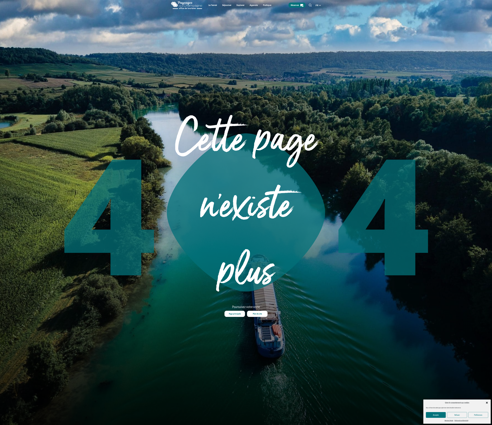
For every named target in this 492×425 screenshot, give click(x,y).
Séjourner (226, 5)
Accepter (436, 415)
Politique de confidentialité (461, 420)
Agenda (254, 5)
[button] (487, 402)
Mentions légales (449, 420)
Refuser (457, 415)
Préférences (478, 415)
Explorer (240, 5)
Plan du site (257, 313)
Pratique (267, 5)
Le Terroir (212, 5)
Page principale (235, 313)
